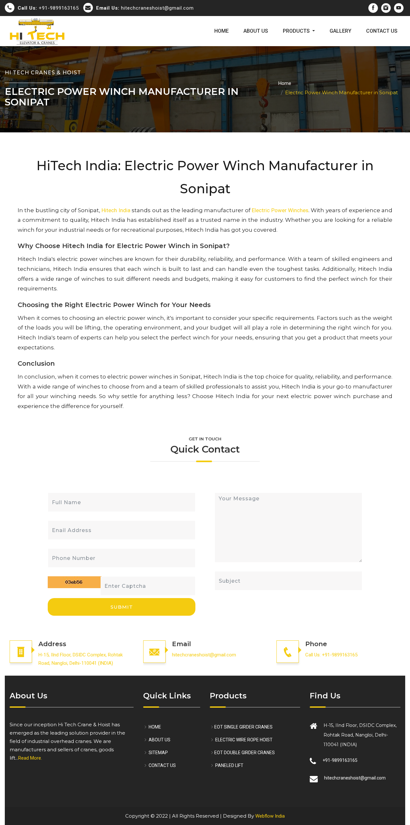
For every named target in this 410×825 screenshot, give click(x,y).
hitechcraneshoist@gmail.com (145, 8)
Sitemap (158, 752)
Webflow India (270, 816)
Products (297, 31)
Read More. (30, 758)
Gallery (340, 31)
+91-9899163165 (48, 8)
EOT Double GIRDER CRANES (244, 752)
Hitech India (116, 210)
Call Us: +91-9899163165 (331, 655)
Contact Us (382, 31)
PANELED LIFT (228, 765)
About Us (255, 31)
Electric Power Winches (280, 210)
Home (221, 31)
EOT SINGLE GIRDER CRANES (243, 726)
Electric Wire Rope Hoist (243, 739)
